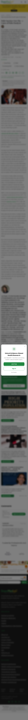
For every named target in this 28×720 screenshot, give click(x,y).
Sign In (14, 368)
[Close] (25, 346)
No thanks (14, 372)
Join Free (14, 364)
